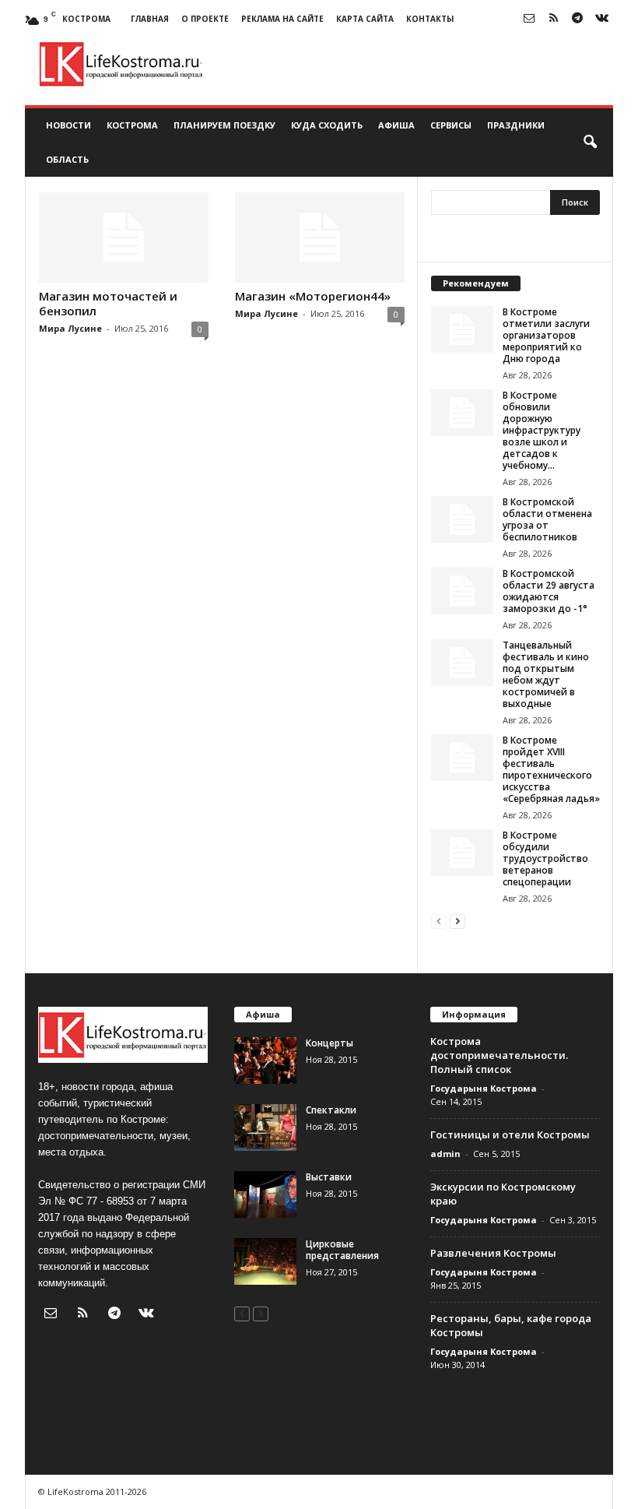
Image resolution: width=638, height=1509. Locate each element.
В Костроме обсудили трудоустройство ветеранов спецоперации (545, 858)
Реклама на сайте (282, 18)
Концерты (329, 1043)
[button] (590, 142)
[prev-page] (439, 921)
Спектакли (331, 1110)
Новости (68, 125)
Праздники (516, 125)
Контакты (430, 18)
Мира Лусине (70, 328)
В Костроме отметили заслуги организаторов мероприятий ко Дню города (546, 335)
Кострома (132, 125)
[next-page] (457, 921)
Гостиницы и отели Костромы (510, 1134)
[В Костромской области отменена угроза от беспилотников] (462, 519)
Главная (150, 18)
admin (445, 1153)
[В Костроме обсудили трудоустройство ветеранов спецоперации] (462, 852)
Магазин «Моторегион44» (313, 296)
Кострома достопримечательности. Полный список (499, 1055)
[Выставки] (265, 1194)
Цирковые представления (342, 1249)
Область (67, 159)
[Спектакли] (265, 1127)
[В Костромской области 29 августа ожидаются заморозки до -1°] (462, 591)
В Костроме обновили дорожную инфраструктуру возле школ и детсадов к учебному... (541, 430)
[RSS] (553, 19)
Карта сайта (365, 18)
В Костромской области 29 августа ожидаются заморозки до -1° (548, 591)
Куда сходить (327, 125)
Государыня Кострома (483, 1088)
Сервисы (450, 125)
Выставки (329, 1177)
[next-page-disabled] (260, 1313)
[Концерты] (265, 1060)
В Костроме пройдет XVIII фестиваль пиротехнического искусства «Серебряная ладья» (551, 769)
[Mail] (529, 19)
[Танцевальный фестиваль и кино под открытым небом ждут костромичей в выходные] (462, 662)
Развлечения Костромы (493, 1253)
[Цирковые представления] (265, 1261)
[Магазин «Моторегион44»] (320, 237)
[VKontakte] (601, 19)
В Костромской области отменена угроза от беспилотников (547, 519)
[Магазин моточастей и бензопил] (124, 237)
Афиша (396, 125)
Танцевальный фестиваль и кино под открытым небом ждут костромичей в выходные (546, 674)
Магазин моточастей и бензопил (108, 303)
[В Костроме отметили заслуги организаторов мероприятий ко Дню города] (462, 329)
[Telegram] (577, 19)
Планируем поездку (224, 125)
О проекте (205, 18)
